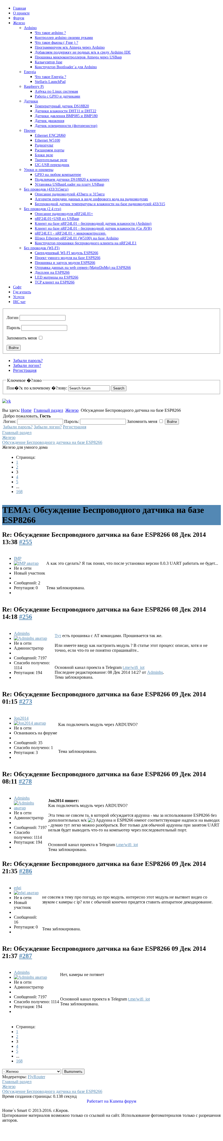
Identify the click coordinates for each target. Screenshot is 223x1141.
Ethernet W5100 (47, 140)
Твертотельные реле (51, 160)
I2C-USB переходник (52, 165)
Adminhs (22, 633)
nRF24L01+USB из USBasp (57, 219)
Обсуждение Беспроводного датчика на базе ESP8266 (52, 442)
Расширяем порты (49, 150)
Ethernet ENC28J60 (50, 135)
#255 (25, 541)
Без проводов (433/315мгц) (46, 189)
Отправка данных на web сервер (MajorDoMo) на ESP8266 (83, 268)
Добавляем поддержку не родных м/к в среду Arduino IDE (83, 52)
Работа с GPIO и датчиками (57, 96)
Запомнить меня (22, 338)
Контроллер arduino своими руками (64, 38)
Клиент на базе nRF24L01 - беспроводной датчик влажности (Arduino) (93, 224)
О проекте (21, 13)
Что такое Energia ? (50, 77)
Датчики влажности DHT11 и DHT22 (65, 111)
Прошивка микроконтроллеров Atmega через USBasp (78, 57)
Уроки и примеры (38, 170)
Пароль (13, 327)
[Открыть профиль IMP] (26, 563)
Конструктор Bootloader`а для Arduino (66, 67)
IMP (17, 558)
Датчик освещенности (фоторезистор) (66, 126)
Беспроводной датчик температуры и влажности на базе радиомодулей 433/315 (100, 204)
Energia (30, 72)
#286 (25, 871)
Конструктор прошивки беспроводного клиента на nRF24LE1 (86, 243)
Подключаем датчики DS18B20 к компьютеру (72, 179)
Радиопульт (44, 145)
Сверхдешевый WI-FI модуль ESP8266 (66, 253)
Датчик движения (49, 121)
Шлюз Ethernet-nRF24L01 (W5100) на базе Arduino (77, 238)
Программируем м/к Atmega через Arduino (70, 47)
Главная (19, 8)
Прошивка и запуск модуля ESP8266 (65, 263)
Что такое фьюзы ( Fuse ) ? (56, 42)
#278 (25, 781)
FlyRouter (36, 1076)
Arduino (30, 28)
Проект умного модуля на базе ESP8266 (67, 258)
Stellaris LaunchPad (50, 82)
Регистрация (24, 370)
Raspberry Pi (34, 87)
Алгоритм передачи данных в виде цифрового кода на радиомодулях (91, 199)
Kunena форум (123, 1101)
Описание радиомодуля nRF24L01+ (64, 214)
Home (26, 410)
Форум (18, 18)
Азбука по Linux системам (56, 91)
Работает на (98, 1101)
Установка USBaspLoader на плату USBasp (69, 184)
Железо (19, 23)
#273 (25, 701)
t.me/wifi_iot (133, 667)
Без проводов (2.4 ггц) (42, 209)
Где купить (22, 292)
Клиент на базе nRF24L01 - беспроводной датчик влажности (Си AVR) (93, 228)
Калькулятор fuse (48, 62)
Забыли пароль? (28, 360)
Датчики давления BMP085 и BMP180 (66, 116)
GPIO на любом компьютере (58, 175)
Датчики (31, 101)
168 (19, 491)
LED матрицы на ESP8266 (56, 277)
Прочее (30, 131)
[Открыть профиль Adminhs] (30, 638)
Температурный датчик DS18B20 (62, 106)
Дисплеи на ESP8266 (52, 272)
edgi (17, 888)
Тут (58, 635)
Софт (17, 287)
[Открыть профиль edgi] (26, 892)
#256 (25, 616)
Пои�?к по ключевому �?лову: (37, 388)
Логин (12, 317)
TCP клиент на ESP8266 (55, 282)
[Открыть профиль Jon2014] (30, 723)
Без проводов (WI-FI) (42, 248)
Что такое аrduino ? (50, 33)
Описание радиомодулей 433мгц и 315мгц (70, 194)
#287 (25, 955)
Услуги (18, 297)
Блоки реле (44, 155)
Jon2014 (21, 718)
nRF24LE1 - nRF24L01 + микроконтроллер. (70, 233)
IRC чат (19, 302)
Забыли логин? (27, 365)
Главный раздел (48, 410)
